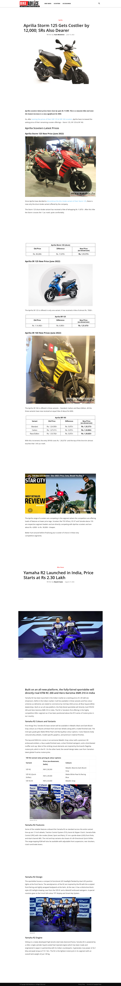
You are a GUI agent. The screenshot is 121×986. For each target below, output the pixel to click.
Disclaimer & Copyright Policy (94, 984)
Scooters (57, 3)
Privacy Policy (81, 984)
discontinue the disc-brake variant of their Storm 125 (66, 201)
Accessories (67, 3)
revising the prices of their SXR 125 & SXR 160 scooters (52, 119)
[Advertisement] (60, 22)
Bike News (48, 3)
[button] (99, 3)
